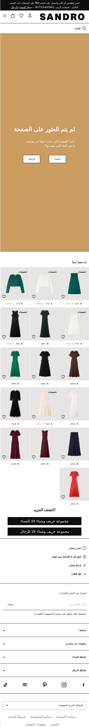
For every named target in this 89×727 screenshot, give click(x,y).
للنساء (22, 7)
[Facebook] (83, 685)
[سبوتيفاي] (25, 685)
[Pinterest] (44, 685)
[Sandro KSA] (63, 16)
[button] (13, 15)
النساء (57, 158)
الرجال (14, 7)
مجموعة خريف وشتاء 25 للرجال (44, 531)
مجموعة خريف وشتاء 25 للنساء (44, 521)
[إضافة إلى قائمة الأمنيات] (63, 296)
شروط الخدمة (17, 716)
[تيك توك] (5, 685)
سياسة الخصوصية (41, 716)
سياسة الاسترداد (65, 716)
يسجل (10, 604)
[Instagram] (64, 685)
